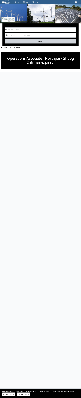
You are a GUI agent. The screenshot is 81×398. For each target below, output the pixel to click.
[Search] (76, 2)
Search (40, 41)
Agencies (27, 2)
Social (36, 2)
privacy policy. (69, 391)
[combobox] (40, 29)
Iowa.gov (7, 2)
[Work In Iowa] (40, 13)
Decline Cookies (24, 394)
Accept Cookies (9, 394)
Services (18, 2)
